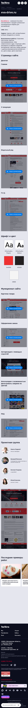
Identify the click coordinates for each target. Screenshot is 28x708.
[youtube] (17, 690)
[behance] (21, 690)
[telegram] (11, 665)
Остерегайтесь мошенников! (14, 702)
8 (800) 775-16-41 (6, 661)
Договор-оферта (4, 657)
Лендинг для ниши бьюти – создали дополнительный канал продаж (10, 582)
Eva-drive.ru (5, 21)
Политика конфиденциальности (14, 700)
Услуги (17, 630)
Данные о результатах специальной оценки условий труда (13, 655)
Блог (2, 635)
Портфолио (4, 633)
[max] (15, 665)
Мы (2, 630)
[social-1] (25, 690)
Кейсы (17, 633)
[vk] (10, 690)
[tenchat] (2, 694)
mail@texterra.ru (6, 679)
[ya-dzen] (13, 690)
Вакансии (3, 652)
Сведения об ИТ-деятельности (7, 654)
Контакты (18, 635)
